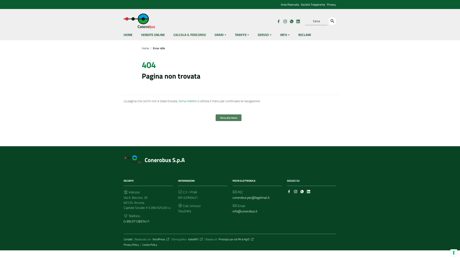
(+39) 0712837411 (137, 221)
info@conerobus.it (245, 211)
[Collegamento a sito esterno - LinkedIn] (298, 21)
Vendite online (153, 34)
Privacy (331, 4)
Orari (219, 34)
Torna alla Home (228, 118)
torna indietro (188, 101)
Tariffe (241, 34)
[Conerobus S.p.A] (132, 158)
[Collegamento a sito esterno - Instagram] (285, 21)
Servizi (263, 34)
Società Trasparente (313, 4)
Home (128, 34)
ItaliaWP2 (193, 239)
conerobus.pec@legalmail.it (251, 197)
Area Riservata (290, 4)
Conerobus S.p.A (165, 160)
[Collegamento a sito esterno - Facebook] (278, 21)
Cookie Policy (149, 245)
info (283, 34)
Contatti (128, 239)
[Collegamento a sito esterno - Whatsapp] (291, 21)
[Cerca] (332, 21)
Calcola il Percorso (189, 34)
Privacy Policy (131, 245)
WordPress (159, 239)
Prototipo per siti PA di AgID (234, 239)
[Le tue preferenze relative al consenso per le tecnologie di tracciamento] (453, 252)
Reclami (304, 34)
